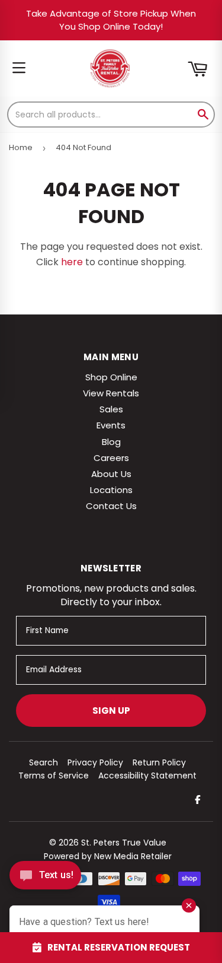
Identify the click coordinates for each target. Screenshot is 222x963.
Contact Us (111, 506)
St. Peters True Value (123, 842)
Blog (111, 442)
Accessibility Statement (147, 775)
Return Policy (159, 762)
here (72, 262)
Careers (111, 458)
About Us (111, 474)
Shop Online (111, 377)
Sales (111, 409)
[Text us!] (45, 878)
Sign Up (111, 710)
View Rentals (111, 393)
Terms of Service (53, 775)
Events (111, 425)
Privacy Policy (95, 762)
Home (21, 147)
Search (43, 762)
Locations (111, 490)
